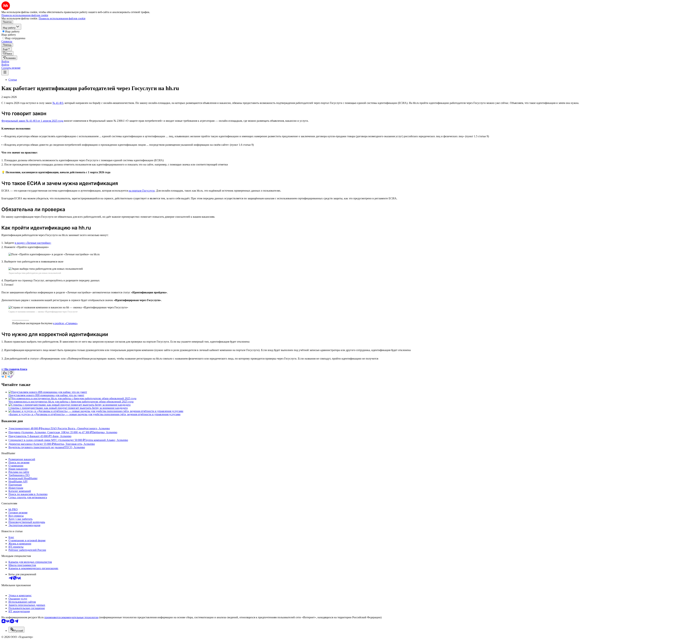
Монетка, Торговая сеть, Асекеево (74, 443)
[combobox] (16, 630)
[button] (5, 61)
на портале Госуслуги (142, 190)
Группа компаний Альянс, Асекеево (106, 440)
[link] (7, 53)
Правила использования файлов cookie (62, 18)
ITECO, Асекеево (74, 447)
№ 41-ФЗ (57, 102)
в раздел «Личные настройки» (33, 242)
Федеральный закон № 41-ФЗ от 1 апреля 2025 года (32, 120)
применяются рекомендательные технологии (71, 617)
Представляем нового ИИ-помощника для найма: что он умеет (46, 395)
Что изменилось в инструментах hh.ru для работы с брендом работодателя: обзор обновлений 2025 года (70, 401)
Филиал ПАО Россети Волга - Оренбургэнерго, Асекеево (75, 428)
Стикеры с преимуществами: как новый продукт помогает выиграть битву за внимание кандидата (68, 407)
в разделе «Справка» (65, 323)
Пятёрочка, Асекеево (104, 432)
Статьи (12, 79)
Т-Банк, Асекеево (60, 436)
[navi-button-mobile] (4, 72)
